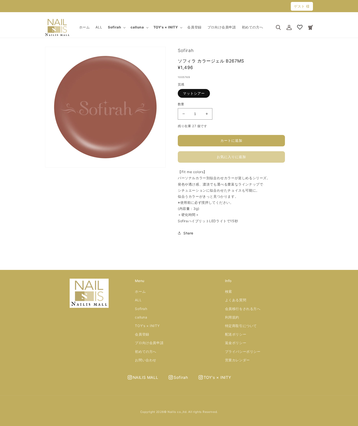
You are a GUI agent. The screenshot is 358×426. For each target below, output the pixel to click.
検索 (228, 291)
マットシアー (194, 93)
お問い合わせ (145, 360)
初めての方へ (145, 351)
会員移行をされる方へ (243, 309)
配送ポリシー (235, 334)
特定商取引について (241, 326)
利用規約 (232, 317)
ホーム (140, 291)
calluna (141, 317)
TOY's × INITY (147, 326)
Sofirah (141, 309)
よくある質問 (235, 300)
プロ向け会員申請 (149, 343)
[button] (116, 27)
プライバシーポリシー (243, 351)
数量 (181, 104)
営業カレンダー (237, 360)
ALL (138, 300)
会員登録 (142, 334)
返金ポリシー (235, 343)
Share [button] (188, 233)
